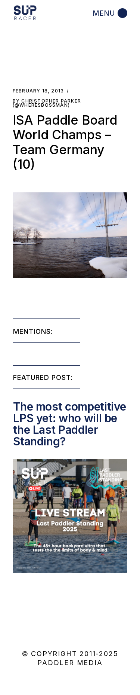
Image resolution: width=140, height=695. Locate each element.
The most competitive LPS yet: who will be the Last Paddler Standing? (69, 424)
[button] (70, 235)
